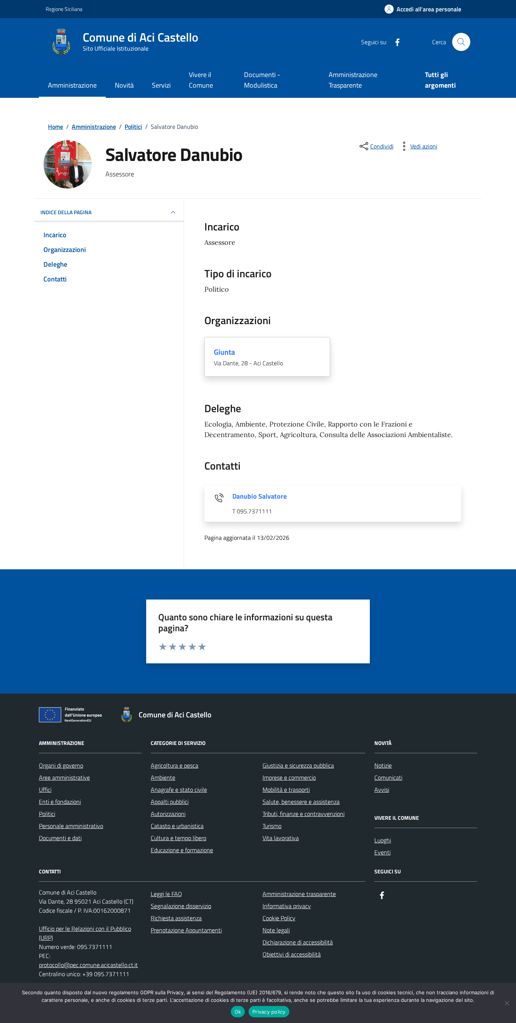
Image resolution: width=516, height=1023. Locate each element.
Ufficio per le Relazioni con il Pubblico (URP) (85, 933)
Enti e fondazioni (60, 801)
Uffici (45, 789)
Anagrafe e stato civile (179, 789)
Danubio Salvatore (259, 496)
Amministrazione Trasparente (353, 80)
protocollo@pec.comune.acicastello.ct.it (88, 964)
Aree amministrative (64, 777)
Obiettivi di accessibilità (292, 954)
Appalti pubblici (169, 801)
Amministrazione (72, 85)
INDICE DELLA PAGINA (65, 212)
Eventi (382, 852)
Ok (238, 1012)
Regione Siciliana (64, 9)
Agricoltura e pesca (174, 765)
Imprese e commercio (289, 777)
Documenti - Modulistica (262, 80)
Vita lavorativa (281, 837)
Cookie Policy (279, 918)
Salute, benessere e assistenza (301, 801)
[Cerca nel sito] (461, 42)
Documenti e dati (60, 837)
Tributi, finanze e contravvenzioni (304, 813)
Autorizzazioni (168, 813)
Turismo (272, 825)
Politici (47, 813)
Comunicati (388, 777)
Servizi (161, 85)
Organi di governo (61, 765)
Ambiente (163, 777)
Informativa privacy (287, 905)
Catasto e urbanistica (177, 825)
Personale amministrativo (71, 825)
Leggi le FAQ (166, 893)
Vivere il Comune (201, 80)
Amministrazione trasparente (299, 893)
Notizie (383, 765)
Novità (124, 85)
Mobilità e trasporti (286, 789)
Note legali (276, 930)
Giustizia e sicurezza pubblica (298, 765)
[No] (506, 1003)
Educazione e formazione (182, 850)
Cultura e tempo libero (178, 837)
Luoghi (382, 840)
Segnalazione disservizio (181, 905)
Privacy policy (269, 1012)
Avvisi (381, 789)
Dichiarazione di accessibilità (298, 942)
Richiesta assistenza (176, 918)
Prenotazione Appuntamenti (186, 930)
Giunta (224, 352)
